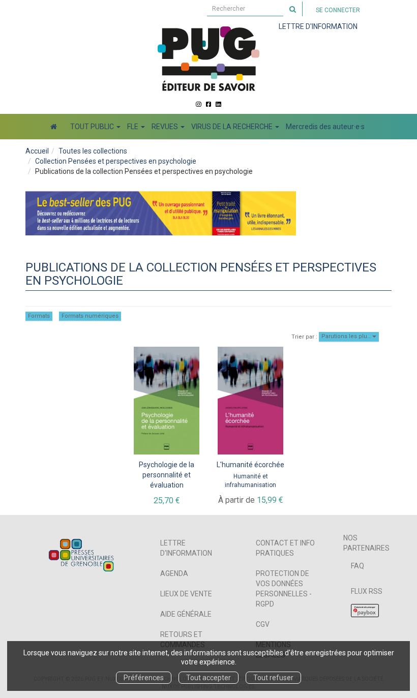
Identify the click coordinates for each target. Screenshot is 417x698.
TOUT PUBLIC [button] (92, 127)
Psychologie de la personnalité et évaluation (166, 475)
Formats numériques (90, 316)
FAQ (357, 566)
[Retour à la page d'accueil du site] (208, 58)
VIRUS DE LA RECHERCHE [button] (232, 127)
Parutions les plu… (346, 336)
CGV (263, 624)
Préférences (144, 678)
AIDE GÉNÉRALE (186, 614)
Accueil (37, 151)
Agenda (174, 573)
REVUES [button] (166, 127)
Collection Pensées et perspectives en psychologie (115, 161)
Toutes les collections (92, 151)
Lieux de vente (186, 594)
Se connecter (338, 10)
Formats (39, 316)
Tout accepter (208, 678)
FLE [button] (133, 127)
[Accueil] (53, 127)
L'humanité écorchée (250, 465)
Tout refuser (273, 678)
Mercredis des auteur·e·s (325, 127)
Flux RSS (366, 591)
